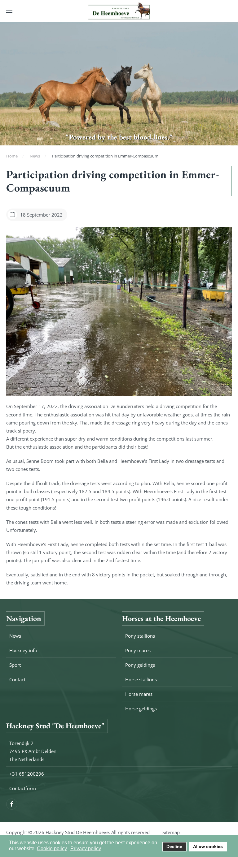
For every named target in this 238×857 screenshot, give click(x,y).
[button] (9, 10)
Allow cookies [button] (208, 846)
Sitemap (171, 832)
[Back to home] (119, 10)
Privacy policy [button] (85, 848)
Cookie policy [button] (52, 848)
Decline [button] (174, 846)
